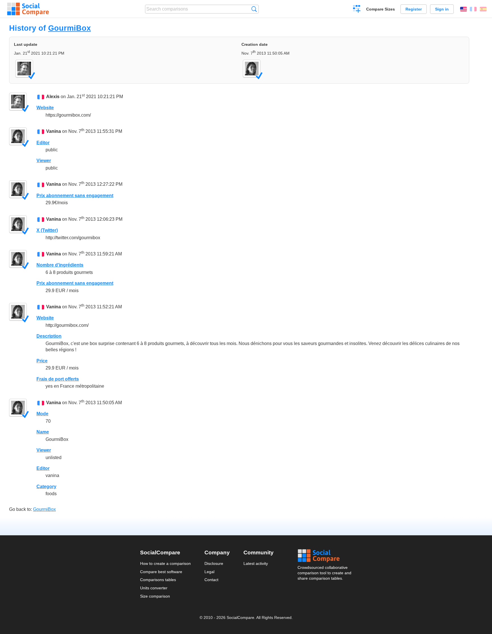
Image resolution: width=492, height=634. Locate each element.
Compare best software (161, 571)
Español (483, 9)
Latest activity (255, 563)
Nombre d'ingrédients (59, 265)
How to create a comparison (165, 563)
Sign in (442, 9)
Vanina (53, 131)
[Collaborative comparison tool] (28, 9)
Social (325, 556)
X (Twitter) (47, 230)
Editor (43, 142)
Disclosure (213, 563)
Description (49, 336)
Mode (42, 413)
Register (413, 9)
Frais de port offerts (57, 379)
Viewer (43, 160)
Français (473, 9)
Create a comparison (357, 10)
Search (254, 9)
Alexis (53, 96)
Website (45, 107)
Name (42, 431)
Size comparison (155, 596)
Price (42, 360)
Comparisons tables (158, 579)
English (463, 9)
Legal (209, 571)
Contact (211, 579)
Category (46, 486)
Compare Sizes (380, 9)
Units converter (153, 588)
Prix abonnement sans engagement (74, 195)
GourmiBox (69, 28)
